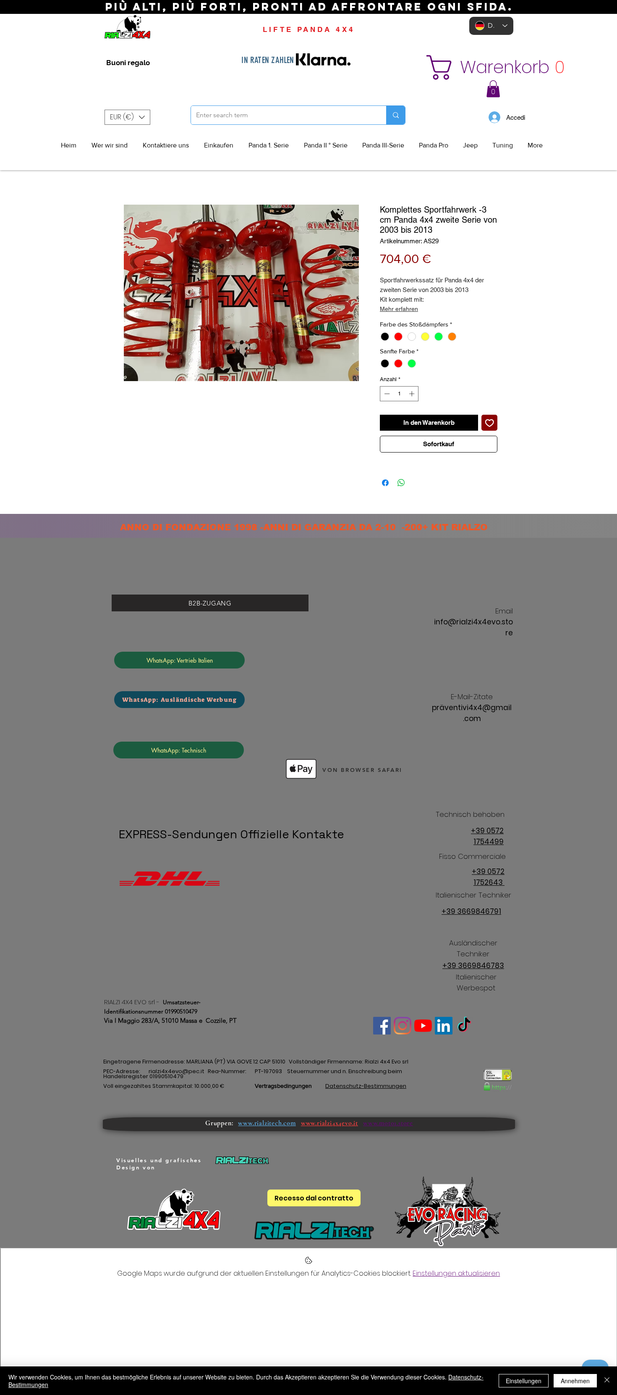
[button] (487, 67)
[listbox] (127, 117)
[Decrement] (386, 394)
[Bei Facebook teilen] (385, 483)
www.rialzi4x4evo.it (329, 1123)
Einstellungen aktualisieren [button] (456, 1273)
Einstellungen (523, 1381)
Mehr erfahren (399, 308)
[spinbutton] (399, 394)
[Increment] (413, 394)
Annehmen (575, 1381)
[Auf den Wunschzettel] (489, 423)
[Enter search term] (395, 115)
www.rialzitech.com (266, 1123)
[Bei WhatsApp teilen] (401, 483)
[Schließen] (607, 1380)
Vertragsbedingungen (283, 1085)
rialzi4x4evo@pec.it (176, 1071)
